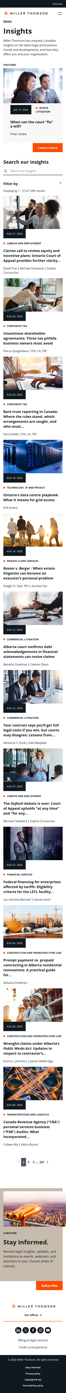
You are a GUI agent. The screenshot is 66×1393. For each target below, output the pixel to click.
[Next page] (47, 1162)
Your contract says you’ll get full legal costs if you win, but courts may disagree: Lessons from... (31, 730)
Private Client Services (22, 561)
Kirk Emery (10, 508)
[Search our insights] (5, 171)
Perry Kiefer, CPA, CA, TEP (20, 434)
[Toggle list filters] (60, 183)
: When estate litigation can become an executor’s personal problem (29, 573)
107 (41, 1162)
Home (7, 21)
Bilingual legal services (33, 1340)
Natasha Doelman (15, 664)
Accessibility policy (33, 1385)
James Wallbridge (41, 1061)
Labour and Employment (24, 243)
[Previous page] (18, 1162)
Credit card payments (33, 1347)
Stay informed (33, 1367)
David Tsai (10, 268)
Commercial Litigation (23, 639)
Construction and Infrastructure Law (34, 952)
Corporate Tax (17, 326)
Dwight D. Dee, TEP (16, 586)
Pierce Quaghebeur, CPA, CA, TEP (25, 351)
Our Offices (31, 1315)
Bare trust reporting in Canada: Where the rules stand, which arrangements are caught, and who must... (30, 419)
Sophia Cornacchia (42, 821)
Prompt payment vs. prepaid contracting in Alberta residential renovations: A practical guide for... (32, 967)
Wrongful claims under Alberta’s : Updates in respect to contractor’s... (31, 1048)
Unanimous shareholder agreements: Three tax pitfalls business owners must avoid (29, 338)
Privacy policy (33, 1373)
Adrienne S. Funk (14, 743)
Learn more (47, 147)
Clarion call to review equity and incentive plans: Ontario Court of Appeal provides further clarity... (32, 255)
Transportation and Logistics (28, 1114)
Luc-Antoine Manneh (17, 899)
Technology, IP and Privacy (26, 487)
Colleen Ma (10, 1144)
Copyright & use (33, 1379)
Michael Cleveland (32, 268)
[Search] (5, 3)
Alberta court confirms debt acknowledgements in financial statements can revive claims (30, 651)
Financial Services (19, 874)
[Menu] (60, 13)
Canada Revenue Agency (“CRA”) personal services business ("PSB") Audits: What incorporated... (31, 1129)
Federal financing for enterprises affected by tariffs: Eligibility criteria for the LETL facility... (32, 886)
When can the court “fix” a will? (31, 124)
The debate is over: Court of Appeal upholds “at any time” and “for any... (32, 808)
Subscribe (49, 1285)
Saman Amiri (42, 899)
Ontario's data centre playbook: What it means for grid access (31, 497)
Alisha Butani (29, 1144)
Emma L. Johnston (15, 1061)
